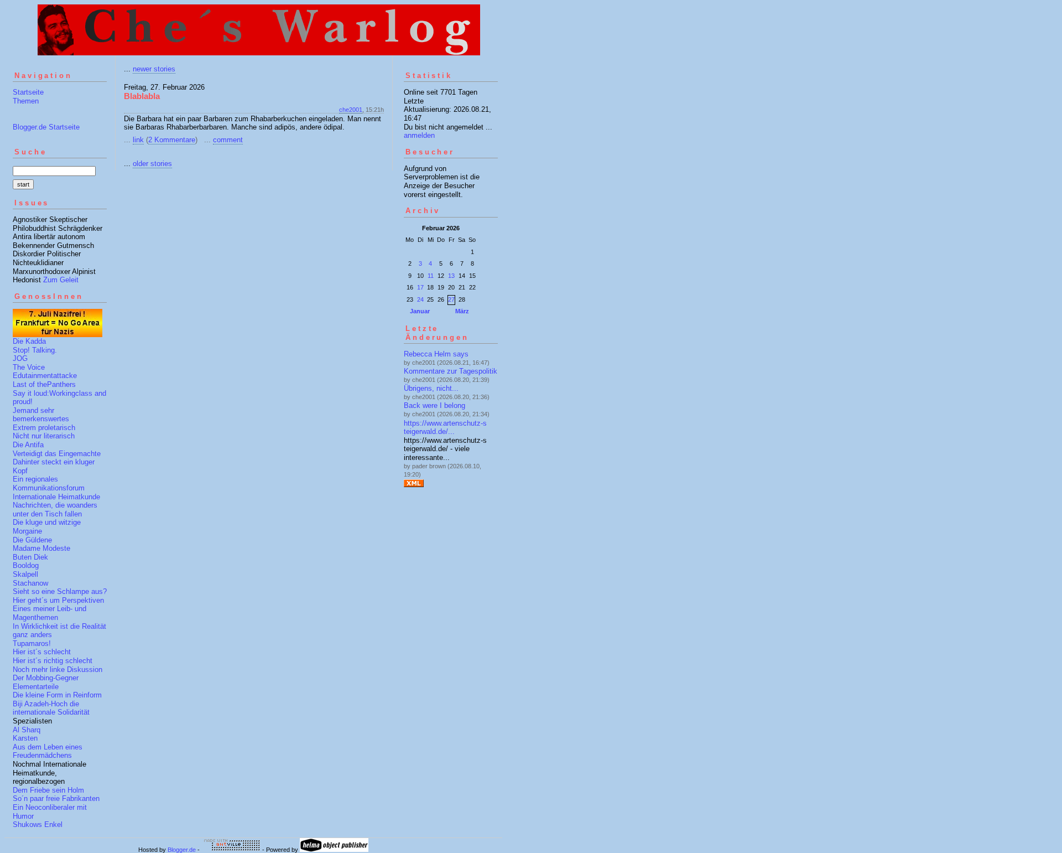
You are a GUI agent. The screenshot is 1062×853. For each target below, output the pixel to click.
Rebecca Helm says (436, 354)
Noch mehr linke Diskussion (57, 669)
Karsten (25, 738)
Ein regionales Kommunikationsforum (49, 483)
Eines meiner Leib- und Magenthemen (49, 613)
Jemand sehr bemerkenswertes (41, 414)
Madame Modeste (41, 548)
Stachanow (30, 583)
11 (431, 275)
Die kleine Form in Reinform (57, 695)
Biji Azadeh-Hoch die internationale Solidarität (51, 708)
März (462, 311)
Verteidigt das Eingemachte (57, 453)
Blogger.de (182, 849)
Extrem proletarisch (44, 427)
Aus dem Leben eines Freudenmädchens (47, 751)
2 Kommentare (171, 140)
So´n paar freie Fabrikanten (56, 798)
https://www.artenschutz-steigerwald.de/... (445, 427)
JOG (20, 358)
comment (228, 140)
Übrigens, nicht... (431, 388)
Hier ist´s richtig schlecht (52, 660)
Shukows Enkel (38, 824)
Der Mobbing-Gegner (46, 678)
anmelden (419, 135)
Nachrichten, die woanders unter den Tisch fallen (55, 509)
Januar (420, 311)
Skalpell (25, 574)
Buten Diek (30, 557)
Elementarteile (36, 687)
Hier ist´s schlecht (42, 652)
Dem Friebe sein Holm (48, 790)
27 (451, 299)
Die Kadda (29, 341)
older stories (152, 163)
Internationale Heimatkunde (56, 497)
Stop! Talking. (35, 350)
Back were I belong (434, 405)
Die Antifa (28, 445)
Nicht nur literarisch (44, 436)
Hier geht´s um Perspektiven (58, 600)
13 (451, 275)
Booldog (26, 565)
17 (420, 287)
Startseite (28, 92)
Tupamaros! (32, 643)
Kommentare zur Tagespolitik (450, 371)
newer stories (154, 69)
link (138, 140)
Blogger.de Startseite (46, 127)
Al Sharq (26, 730)
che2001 (350, 109)
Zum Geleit (61, 280)
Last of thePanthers (44, 384)
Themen (26, 101)
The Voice (29, 367)
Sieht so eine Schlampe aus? (60, 591)
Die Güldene (32, 540)
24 (420, 299)
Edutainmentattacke (45, 375)
